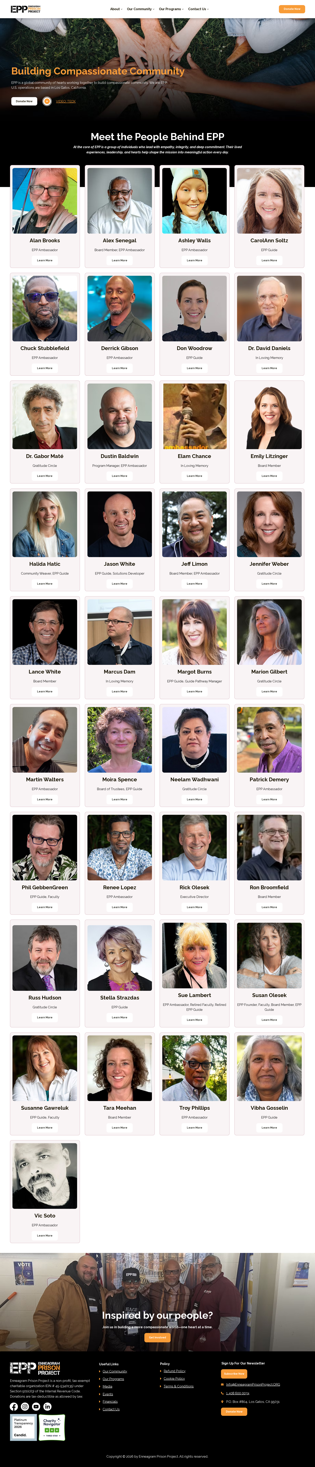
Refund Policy (175, 1371)
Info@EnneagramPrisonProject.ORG (253, 1384)
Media (107, 1386)
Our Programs (113, 1379)
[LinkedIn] (47, 1407)
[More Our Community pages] (153, 9)
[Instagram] (25, 1407)
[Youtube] (36, 1407)
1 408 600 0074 (237, 1393)
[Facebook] (14, 1407)
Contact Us (111, 1409)
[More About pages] (121, 9)
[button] (234, 1374)
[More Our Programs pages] (183, 9)
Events (108, 1394)
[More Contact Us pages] (208, 9)
